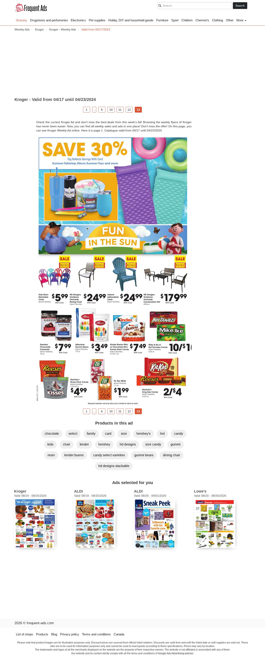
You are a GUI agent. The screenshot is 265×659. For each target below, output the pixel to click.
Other (230, 20)
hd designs (128, 444)
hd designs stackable (113, 466)
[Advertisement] (132, 64)
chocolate (52, 433)
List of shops (24, 634)
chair (66, 444)
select (73, 433)
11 (120, 109)
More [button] (240, 20)
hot (162, 433)
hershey (104, 444)
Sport (174, 20)
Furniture (162, 20)
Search (240, 5)
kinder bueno (74, 455)
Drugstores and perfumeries (49, 20)
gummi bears (143, 455)
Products (42, 634)
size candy (153, 444)
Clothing (217, 20)
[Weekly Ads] (31, 8)
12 (129, 109)
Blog (54, 634)
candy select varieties (109, 455)
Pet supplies (97, 20)
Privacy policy (69, 634)
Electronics (78, 20)
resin (51, 455)
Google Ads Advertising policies (175, 653)
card (108, 433)
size (124, 433)
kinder (84, 444)
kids (50, 444)
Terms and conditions (96, 634)
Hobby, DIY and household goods (130, 20)
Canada (119, 634)
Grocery (21, 20)
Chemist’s (202, 20)
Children (187, 20)
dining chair (171, 455)
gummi (176, 444)
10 (111, 109)
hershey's (143, 433)
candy (178, 433)
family (91, 433)
